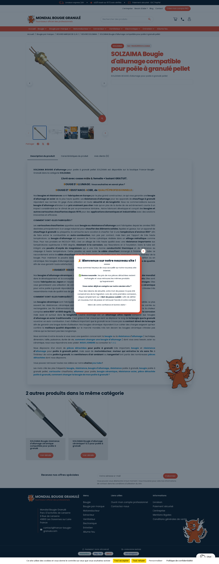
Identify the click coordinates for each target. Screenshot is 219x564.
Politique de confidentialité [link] (179, 560)
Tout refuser (139, 560)
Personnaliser (155, 560)
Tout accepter (121, 560)
